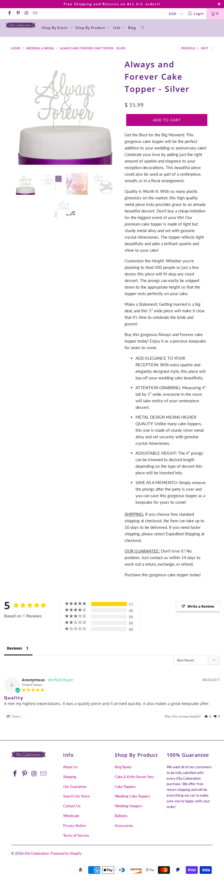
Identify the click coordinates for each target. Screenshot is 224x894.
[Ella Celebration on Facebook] (9, 13)
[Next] (113, 111)
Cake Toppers (125, 786)
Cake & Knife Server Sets (134, 777)
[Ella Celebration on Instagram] (26, 13)
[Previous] (17, 111)
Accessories (124, 825)
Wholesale (71, 816)
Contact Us (72, 806)
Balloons (121, 816)
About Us (70, 767)
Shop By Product (90, 27)
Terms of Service (76, 835)
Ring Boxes (123, 767)
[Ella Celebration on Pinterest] (17, 13)
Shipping (69, 777)
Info (117, 27)
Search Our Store (76, 796)
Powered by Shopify (66, 853)
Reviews (14, 648)
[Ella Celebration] (20, 25)
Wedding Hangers (128, 806)
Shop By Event (55, 27)
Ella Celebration (37, 853)
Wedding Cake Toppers (132, 796)
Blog (132, 27)
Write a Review (200, 606)
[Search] (142, 28)
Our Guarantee (74, 786)
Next (205, 48)
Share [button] (15, 716)
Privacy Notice (74, 825)
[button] (208, 716)
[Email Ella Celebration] (35, 13)
